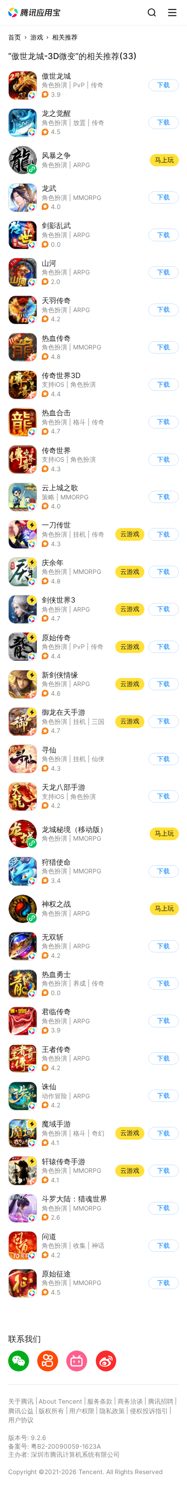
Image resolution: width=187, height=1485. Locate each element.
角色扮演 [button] (54, 85)
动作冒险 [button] (54, 1096)
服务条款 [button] (100, 1401)
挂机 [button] (79, 534)
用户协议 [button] (21, 1420)
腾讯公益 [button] (21, 1411)
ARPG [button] (81, 235)
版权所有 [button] (51, 1411)
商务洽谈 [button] (130, 1401)
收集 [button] (79, 1245)
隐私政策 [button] (112, 1411)
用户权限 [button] (81, 1411)
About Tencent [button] (60, 1401)
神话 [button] (98, 1245)
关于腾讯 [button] (21, 1401)
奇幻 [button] (98, 1133)
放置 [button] (79, 122)
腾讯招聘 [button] (160, 1401)
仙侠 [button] (98, 758)
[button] (34, 13)
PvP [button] (79, 85)
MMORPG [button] (87, 197)
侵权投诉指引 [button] (149, 1411)
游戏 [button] (36, 37)
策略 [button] (48, 497)
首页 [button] (14, 37)
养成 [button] (79, 983)
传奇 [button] (97, 85)
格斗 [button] (79, 422)
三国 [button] (98, 721)
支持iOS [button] (53, 384)
